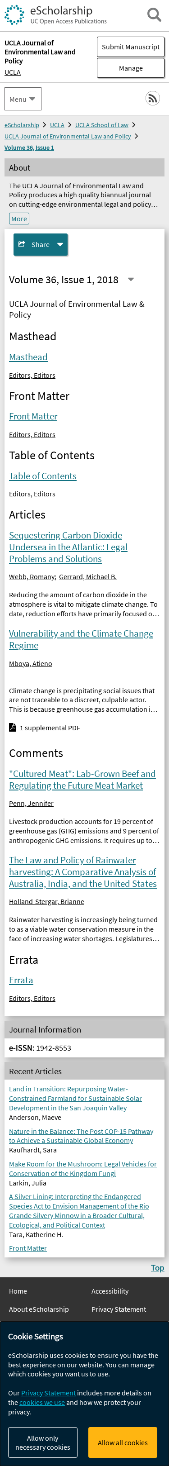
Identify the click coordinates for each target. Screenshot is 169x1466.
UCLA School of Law (101, 125)
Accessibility (109, 1290)
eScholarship (22, 125)
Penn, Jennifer (31, 803)
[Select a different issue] (131, 279)
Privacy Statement (118, 1309)
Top (157, 1267)
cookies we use (42, 1402)
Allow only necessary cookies (42, 1442)
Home (18, 1290)
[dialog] (84, 1394)
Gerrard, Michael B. (88, 576)
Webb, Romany (32, 576)
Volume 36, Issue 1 (29, 147)
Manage (120, 67)
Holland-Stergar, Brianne (46, 901)
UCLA (13, 71)
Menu (18, 99)
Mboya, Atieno (30, 663)
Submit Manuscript (131, 46)
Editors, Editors (32, 375)
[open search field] (154, 15)
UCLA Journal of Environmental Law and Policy (68, 136)
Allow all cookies (123, 1442)
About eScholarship (39, 1309)
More (19, 218)
